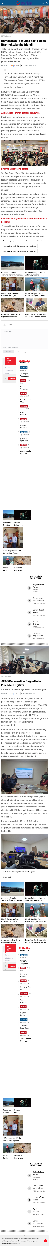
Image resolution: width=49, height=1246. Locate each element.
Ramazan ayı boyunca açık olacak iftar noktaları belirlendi (22, 241)
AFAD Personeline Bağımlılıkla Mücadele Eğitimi (19, 872)
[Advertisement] (24, 481)
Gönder (8, 352)
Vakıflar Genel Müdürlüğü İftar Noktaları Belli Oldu (19, 251)
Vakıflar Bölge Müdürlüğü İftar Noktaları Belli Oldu (19, 246)
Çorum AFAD (7, 877)
